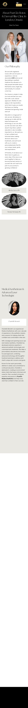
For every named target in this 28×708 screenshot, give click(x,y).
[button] (5, 550)
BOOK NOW (19, 5)
